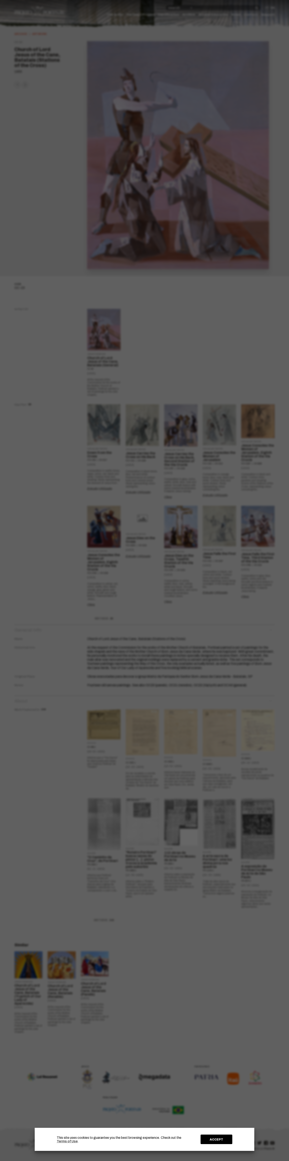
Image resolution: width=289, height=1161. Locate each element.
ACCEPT (216, 1139)
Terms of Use (67, 1141)
